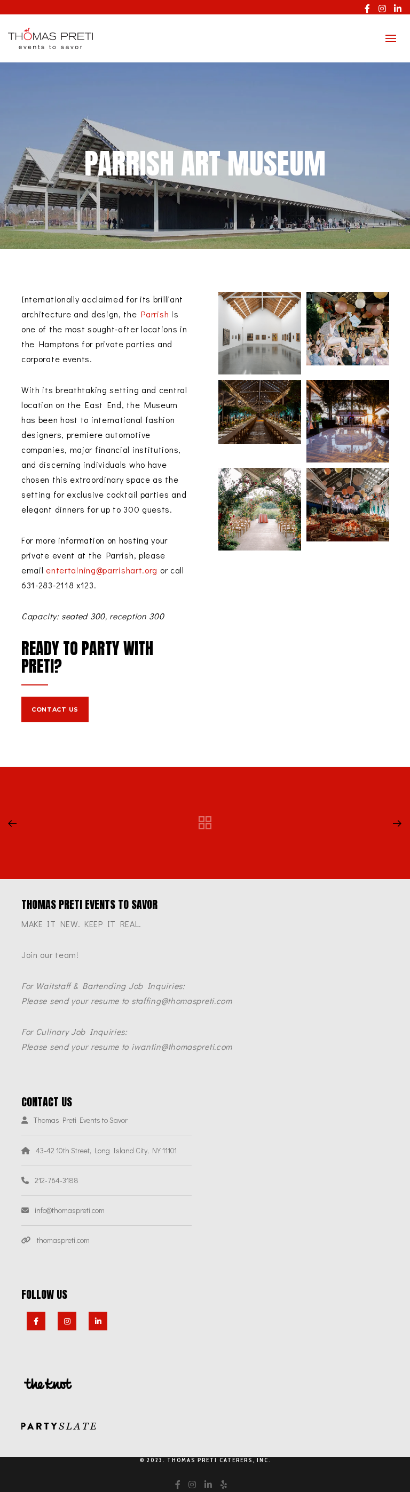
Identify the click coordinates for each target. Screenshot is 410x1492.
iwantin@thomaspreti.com (181, 1046)
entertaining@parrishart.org (101, 570)
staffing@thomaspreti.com (181, 1000)
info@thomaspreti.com (70, 1210)
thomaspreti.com (63, 1240)
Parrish (155, 314)
